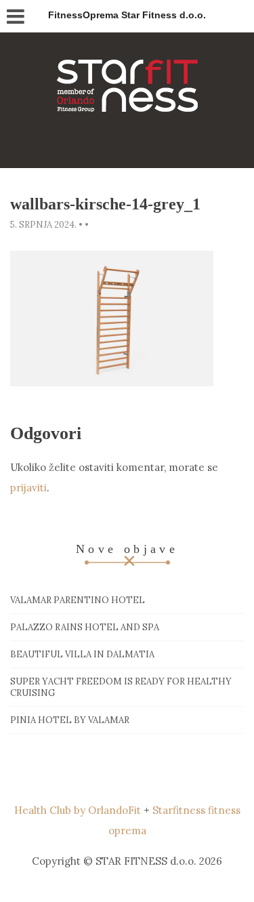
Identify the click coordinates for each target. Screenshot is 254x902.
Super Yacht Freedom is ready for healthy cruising (121, 687)
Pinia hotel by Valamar (69, 720)
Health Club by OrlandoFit (77, 810)
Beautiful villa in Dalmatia (82, 654)
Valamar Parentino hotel (77, 600)
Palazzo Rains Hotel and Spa (84, 627)
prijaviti (28, 487)
